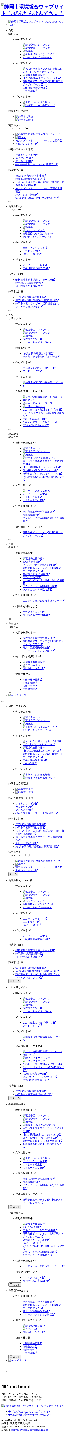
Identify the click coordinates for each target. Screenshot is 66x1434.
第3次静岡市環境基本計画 (29, 175)
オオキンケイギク (25, 155)
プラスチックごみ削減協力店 (39, 586)
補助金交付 (29, 686)
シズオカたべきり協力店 (36, 589)
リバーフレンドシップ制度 (37, 650)
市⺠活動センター (32, 668)
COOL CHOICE (31, 254)
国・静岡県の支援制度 (27, 286)
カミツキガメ (22, 158)
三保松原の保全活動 (34, 87)
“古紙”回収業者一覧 (33, 419)
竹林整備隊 (29, 91)
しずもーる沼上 (31, 497)
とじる (13, 874)
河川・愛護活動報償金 (35, 647)
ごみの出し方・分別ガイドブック (41, 409)
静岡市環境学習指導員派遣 (37, 511)
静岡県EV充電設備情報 (28, 283)
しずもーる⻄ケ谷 (32, 500)
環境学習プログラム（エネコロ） (41, 473)
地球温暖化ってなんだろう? (38, 233)
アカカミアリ (22, 161)
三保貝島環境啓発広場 (35, 268)
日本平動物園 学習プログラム (39, 470)
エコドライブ (30, 251)
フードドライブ (31, 371)
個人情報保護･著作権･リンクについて (32, 1414)
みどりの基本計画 (25, 194)
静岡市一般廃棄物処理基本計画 (40, 356)
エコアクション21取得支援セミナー (42, 600)
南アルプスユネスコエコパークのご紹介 (37, 140)
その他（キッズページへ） (37, 57)
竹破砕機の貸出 (31, 679)
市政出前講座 (30, 515)
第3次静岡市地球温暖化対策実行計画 (35, 198)
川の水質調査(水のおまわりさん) (41, 78)
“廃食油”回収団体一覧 (35, 425)
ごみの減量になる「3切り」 (38, 368)
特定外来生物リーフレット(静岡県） (35, 164)
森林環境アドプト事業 (35, 574)
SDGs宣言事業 (30, 561)
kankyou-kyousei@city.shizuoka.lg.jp (29, 1430)
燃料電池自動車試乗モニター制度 (33, 279)
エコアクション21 (32, 612)
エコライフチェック (34, 248)
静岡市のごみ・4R (33, 339)
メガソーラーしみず (34, 265)
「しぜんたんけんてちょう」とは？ (31, 1411)
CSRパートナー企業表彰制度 (38, 565)
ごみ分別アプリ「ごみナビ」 (39, 422)
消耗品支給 (29, 683)
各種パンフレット (25, 143)
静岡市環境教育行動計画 (29, 179)
